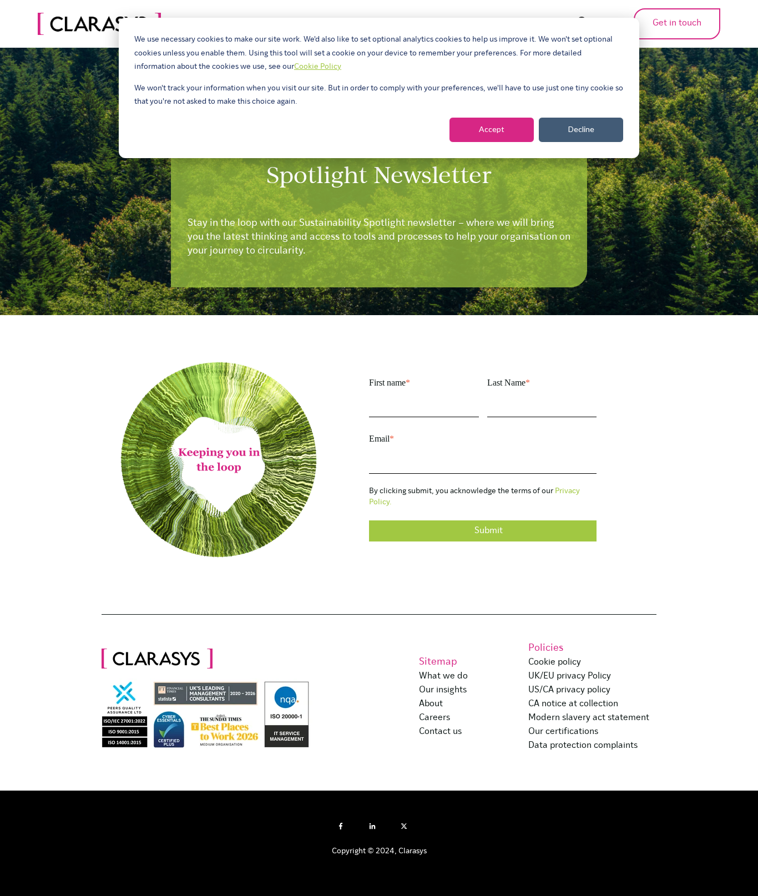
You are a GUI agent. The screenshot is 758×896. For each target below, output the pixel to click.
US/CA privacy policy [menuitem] (569, 690)
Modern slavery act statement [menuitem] (588, 717)
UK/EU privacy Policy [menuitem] (569, 676)
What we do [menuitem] (443, 676)
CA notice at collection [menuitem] (573, 704)
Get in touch (677, 23)
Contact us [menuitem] (440, 731)
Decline (581, 129)
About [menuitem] (431, 704)
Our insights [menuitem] (443, 690)
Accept (491, 129)
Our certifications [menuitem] (563, 731)
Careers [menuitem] (434, 717)
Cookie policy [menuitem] (554, 662)
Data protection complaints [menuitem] (583, 745)
